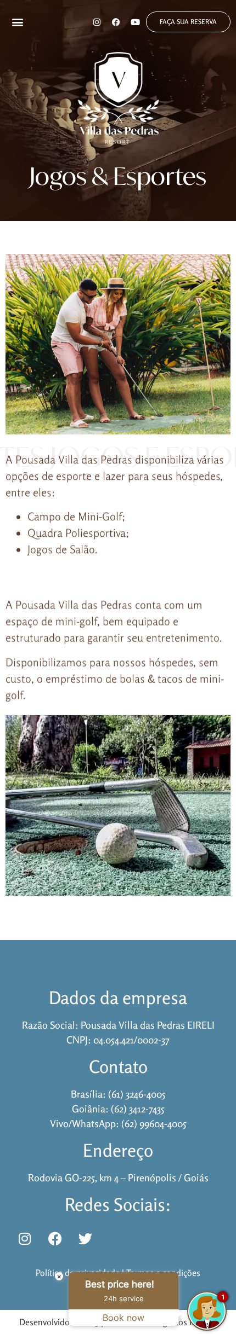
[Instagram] (96, 22)
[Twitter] (85, 1238)
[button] (18, 22)
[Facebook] (116, 22)
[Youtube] (135, 22)
